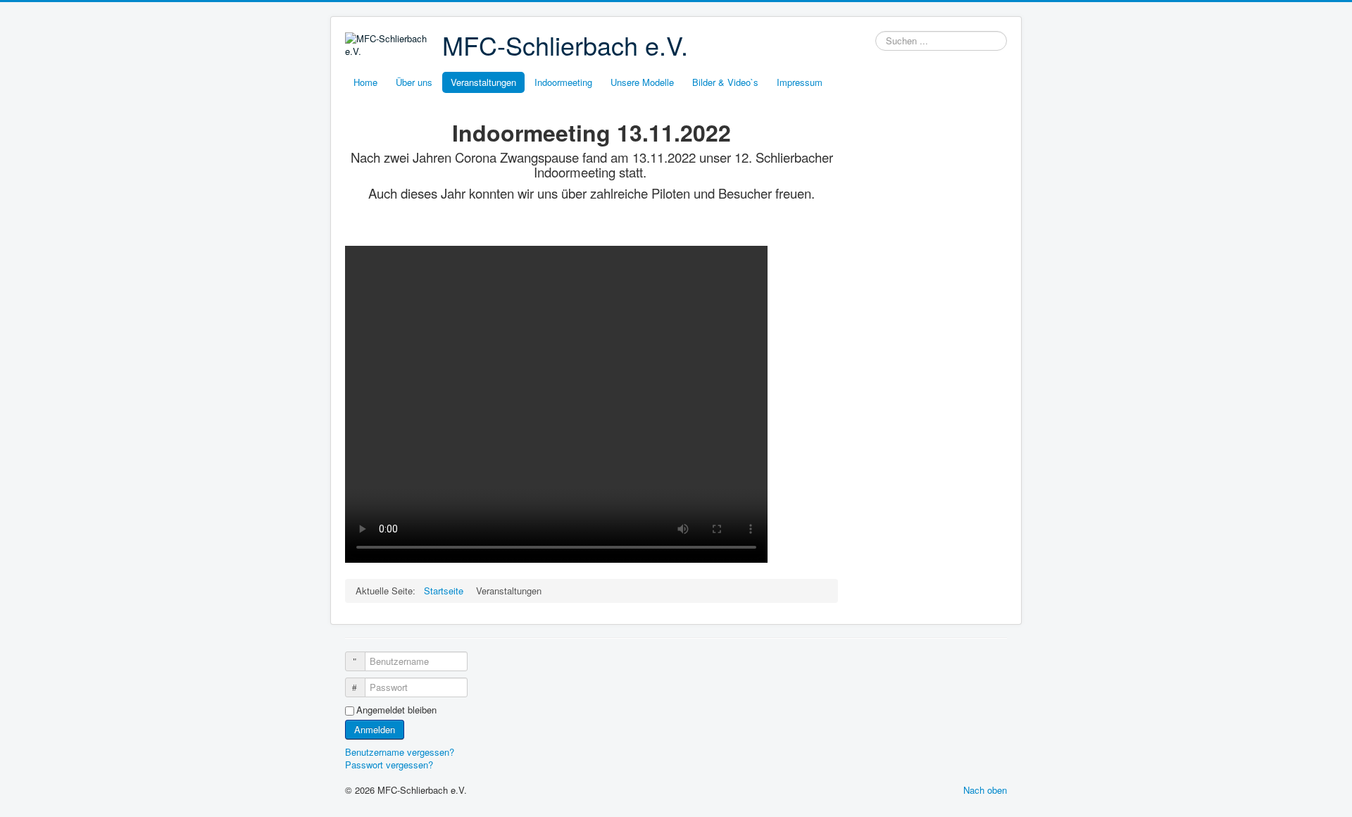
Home (365, 82)
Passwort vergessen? (389, 764)
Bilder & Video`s (725, 82)
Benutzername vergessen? (399, 752)
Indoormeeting (563, 82)
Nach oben (985, 790)
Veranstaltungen (483, 82)
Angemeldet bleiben (396, 710)
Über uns (414, 82)
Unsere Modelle (642, 82)
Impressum (799, 82)
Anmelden (374, 729)
